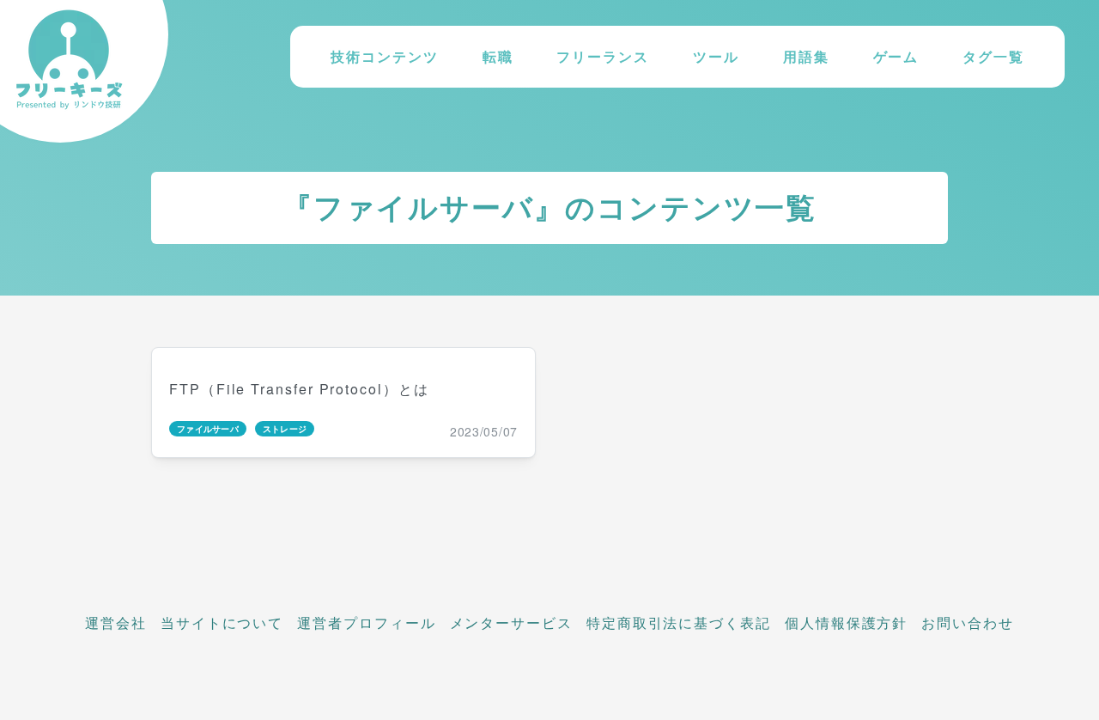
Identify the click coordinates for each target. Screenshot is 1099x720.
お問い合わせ (967, 622)
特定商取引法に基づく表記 (678, 622)
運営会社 (116, 622)
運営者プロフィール (366, 622)
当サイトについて (222, 622)
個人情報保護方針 (846, 622)
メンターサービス (511, 622)
